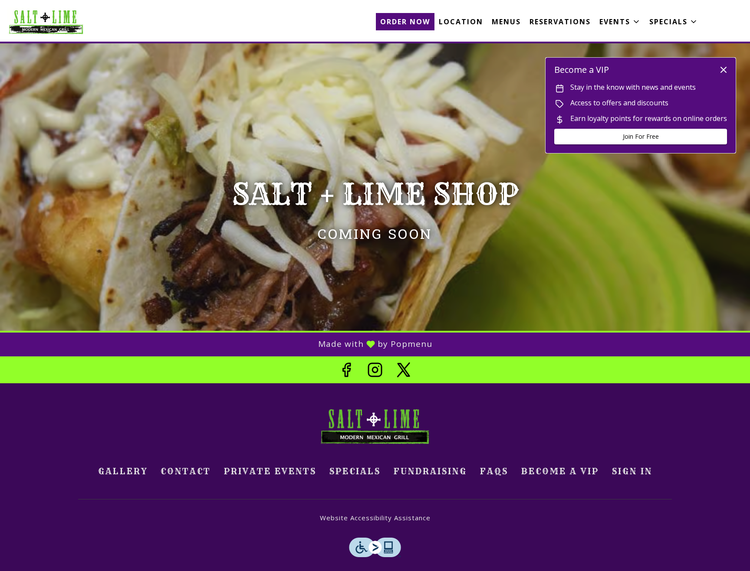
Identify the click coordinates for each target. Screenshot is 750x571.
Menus (506, 21)
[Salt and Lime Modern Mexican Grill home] (46, 21)
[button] (620, 21)
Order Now (405, 21)
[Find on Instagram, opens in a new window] (375, 372)
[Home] (375, 424)
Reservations (560, 21)
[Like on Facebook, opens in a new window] (346, 372)
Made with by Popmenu (219, 344)
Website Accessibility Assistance (375, 517)
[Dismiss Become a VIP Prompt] (723, 70)
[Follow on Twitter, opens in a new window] (403, 372)
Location (461, 21)
